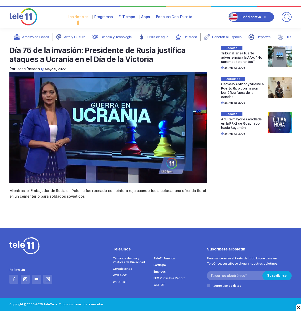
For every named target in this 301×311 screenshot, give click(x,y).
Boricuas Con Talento (174, 17)
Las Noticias (78, 17)
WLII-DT (159, 284)
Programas (103, 17)
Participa (160, 265)
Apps (145, 17)
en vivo (251, 17)
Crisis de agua (157, 37)
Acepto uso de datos (226, 285)
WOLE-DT (120, 275)
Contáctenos (122, 268)
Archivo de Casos (35, 37)
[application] (108, 127)
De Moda (190, 37)
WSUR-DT (120, 282)
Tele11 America (164, 258)
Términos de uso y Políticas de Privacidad (129, 260)
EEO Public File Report (169, 278)
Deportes (263, 37)
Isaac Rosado (28, 69)
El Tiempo (127, 17)
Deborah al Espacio (227, 37)
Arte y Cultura (74, 37)
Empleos (160, 271)
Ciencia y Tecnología (116, 37)
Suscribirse (277, 275)
